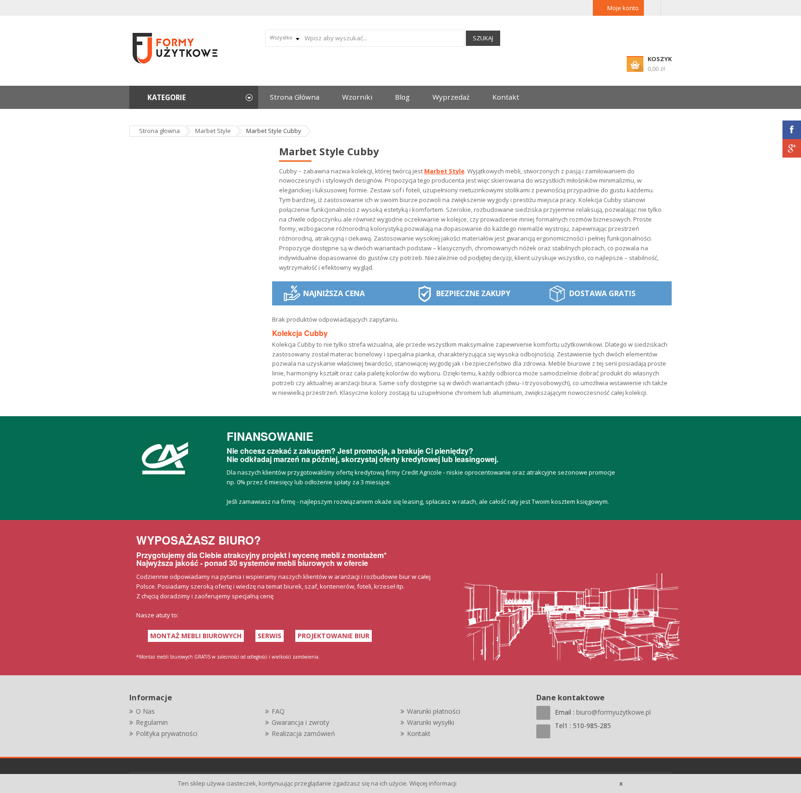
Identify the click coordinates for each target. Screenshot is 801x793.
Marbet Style (444, 171)
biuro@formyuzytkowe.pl (613, 712)
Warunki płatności (433, 711)
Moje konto (623, 8)
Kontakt (419, 733)
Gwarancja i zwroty (300, 722)
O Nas (145, 711)
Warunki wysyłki (430, 722)
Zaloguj (652, 8)
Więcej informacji (433, 783)
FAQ (278, 711)
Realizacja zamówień (303, 733)
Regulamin (152, 722)
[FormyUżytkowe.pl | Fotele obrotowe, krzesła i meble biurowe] (175, 47)
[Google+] (791, 148)
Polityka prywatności (166, 733)
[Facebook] (791, 130)
